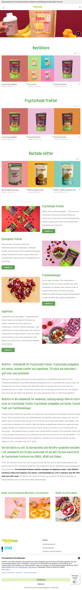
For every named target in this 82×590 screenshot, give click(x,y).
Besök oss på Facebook (66, 492)
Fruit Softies (32, 84)
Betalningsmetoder (49, 544)
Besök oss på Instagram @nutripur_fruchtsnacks (25, 492)
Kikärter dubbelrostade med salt (65, 190)
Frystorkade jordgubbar (9, 84)
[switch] (75, 582)
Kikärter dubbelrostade (35, 190)
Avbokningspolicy (48, 548)
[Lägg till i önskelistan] (27, 84)
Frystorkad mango (60, 137)
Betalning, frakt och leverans (52, 551)
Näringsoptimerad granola (10, 190)
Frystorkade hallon (60, 84)
